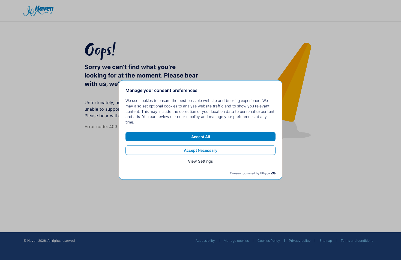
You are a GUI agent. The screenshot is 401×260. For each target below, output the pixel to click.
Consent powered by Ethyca (250, 173)
